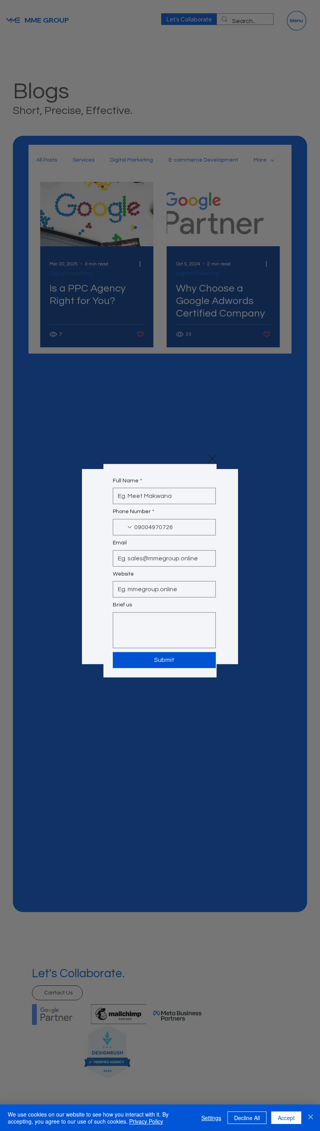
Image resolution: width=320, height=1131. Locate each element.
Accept (286, 1118)
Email (120, 550)
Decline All (247, 1118)
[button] (212, 448)
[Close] (310, 1118)
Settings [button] (211, 1118)
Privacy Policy (146, 1121)
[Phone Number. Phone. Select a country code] (125, 535)
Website (123, 581)
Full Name (127, 488)
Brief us (122, 612)
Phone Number (133, 519)
